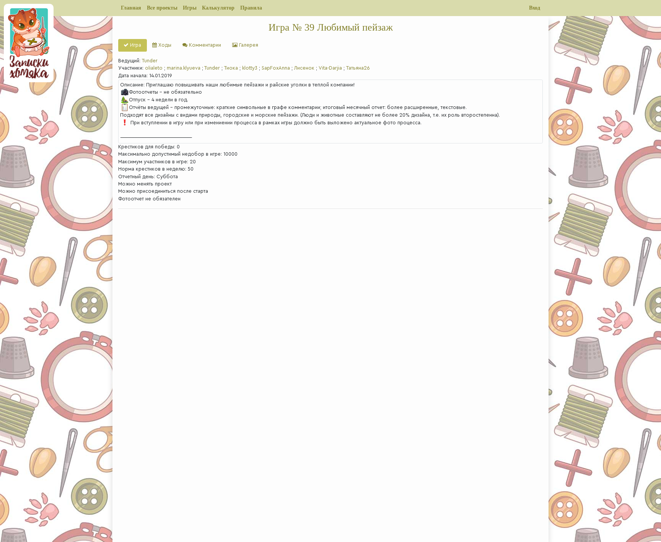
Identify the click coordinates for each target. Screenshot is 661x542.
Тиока (231, 68)
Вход (534, 8)
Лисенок (304, 68)
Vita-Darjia (330, 68)
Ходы (164, 45)
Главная (131, 8)
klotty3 (249, 68)
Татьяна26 (358, 68)
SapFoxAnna (276, 68)
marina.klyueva (183, 68)
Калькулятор (218, 8)
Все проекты (162, 8)
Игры (190, 8)
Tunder (150, 61)
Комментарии (204, 45)
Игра (135, 45)
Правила (251, 8)
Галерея (248, 45)
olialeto (154, 68)
